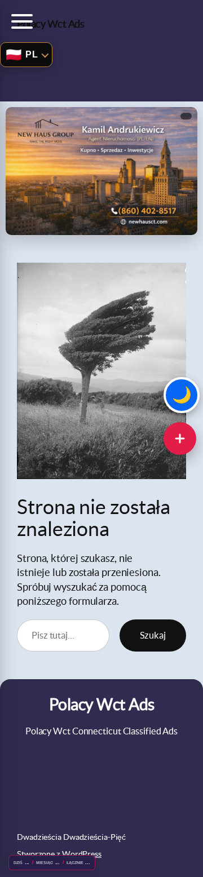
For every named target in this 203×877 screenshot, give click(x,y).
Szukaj (153, 635)
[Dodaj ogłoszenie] (180, 438)
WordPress (82, 853)
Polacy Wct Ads (50, 24)
